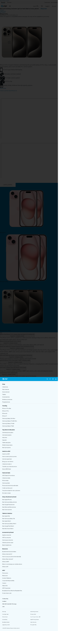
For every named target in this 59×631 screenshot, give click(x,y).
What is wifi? (5, 566)
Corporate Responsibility (8, 580)
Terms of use (4, 616)
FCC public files (33, 624)
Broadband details (5, 622)
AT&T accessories (6, 537)
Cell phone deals (6, 478)
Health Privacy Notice (34, 619)
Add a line (4, 437)
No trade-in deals (6, 493)
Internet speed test (7, 459)
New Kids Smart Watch (7, 528)
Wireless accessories (7, 399)
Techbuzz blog (5, 598)
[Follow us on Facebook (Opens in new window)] (50, 379)
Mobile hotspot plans (7, 445)
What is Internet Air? (7, 554)
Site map (4, 611)
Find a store (5, 573)
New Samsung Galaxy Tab (8, 518)
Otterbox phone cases (7, 542)
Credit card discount (7, 488)
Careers (4, 583)
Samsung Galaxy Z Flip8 (8, 426)
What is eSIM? (5, 561)
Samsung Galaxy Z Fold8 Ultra (9, 421)
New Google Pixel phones (8, 504)
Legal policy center (6, 624)
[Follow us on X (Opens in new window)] (47, 379)
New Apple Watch (6, 521)
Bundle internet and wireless (9, 551)
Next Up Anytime (6, 447)
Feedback (4, 601)
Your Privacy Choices (34, 616)
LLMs (3, 606)
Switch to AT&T (6, 454)
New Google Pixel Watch (8, 526)
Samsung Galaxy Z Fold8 (8, 423)
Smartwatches (6, 397)
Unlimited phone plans (7, 432)
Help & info (5, 585)
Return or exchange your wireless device (12, 564)
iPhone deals (5, 480)
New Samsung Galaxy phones (9, 502)
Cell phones (5, 387)
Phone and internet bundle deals (10, 485)
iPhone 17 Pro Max (6, 408)
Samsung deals (6, 483)
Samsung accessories (7, 540)
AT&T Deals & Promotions (8, 475)
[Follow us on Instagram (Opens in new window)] (53, 379)
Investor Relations (6, 578)
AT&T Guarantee (6, 588)
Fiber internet (5, 389)
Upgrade (4, 440)
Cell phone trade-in (7, 464)
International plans (6, 435)
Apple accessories (6, 535)
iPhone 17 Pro (5, 411)
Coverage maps (5, 614)
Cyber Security (33, 622)
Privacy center (33, 614)
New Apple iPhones (7, 499)
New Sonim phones (7, 509)
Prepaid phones (6, 402)
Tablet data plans (6, 442)
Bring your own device (7, 461)
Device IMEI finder (6, 469)
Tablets (4, 394)
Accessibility (4, 619)
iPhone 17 (4, 416)
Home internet (5, 392)
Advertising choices (34, 611)
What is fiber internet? (7, 559)
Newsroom (5, 575)
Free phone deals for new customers (11, 490)
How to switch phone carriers (9, 456)
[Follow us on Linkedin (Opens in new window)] (56, 379)
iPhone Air (4, 413)
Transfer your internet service (9, 466)
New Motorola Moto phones (9, 507)
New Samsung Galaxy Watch (9, 523)
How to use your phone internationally (11, 556)
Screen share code (6, 593)
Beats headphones (6, 545)
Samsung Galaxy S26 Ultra (8, 418)
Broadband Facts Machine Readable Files (12, 590)
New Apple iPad (6, 516)
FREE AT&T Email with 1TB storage (9, 603)
